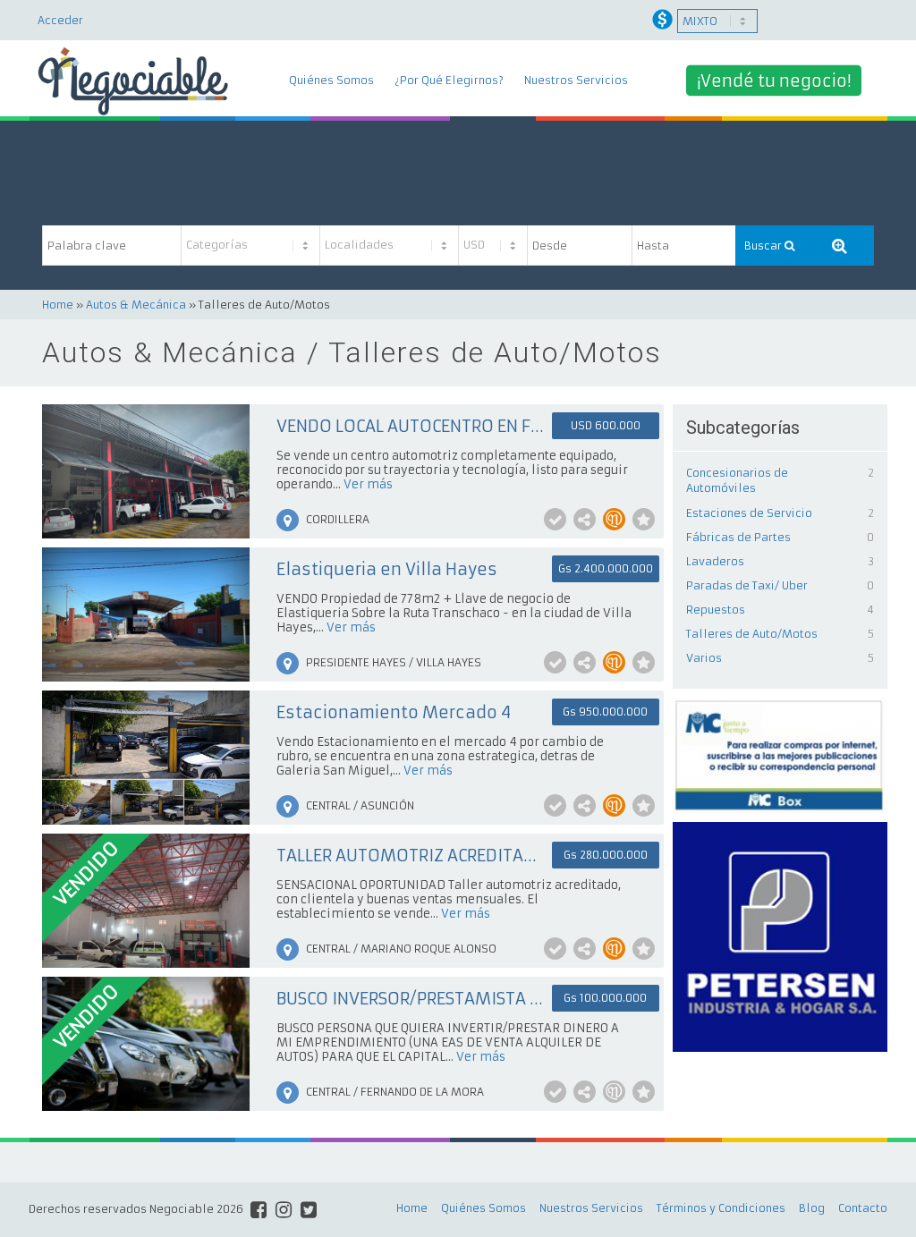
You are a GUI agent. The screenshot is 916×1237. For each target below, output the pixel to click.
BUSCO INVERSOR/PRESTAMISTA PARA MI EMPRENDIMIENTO (410, 998)
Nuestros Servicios (576, 80)
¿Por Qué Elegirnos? (449, 80)
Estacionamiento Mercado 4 (393, 712)
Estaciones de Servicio (749, 513)
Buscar (764, 245)
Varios (704, 658)
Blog (812, 1208)
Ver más (368, 484)
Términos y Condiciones (721, 1208)
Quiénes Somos (331, 80)
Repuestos (715, 609)
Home (57, 304)
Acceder (60, 20)
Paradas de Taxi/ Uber (747, 585)
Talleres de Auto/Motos (752, 633)
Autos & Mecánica (136, 304)
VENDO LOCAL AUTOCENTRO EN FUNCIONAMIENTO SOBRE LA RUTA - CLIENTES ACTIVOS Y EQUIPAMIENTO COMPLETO (410, 426)
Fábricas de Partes (738, 537)
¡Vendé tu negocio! (774, 81)
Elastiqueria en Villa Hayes (386, 569)
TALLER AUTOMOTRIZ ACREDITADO (410, 855)
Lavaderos (715, 561)
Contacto (862, 1208)
